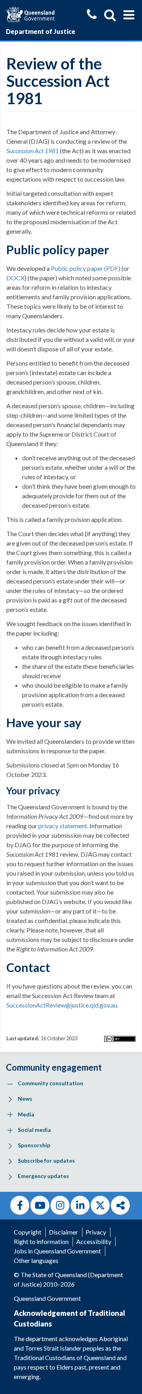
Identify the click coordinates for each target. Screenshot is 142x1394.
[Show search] (110, 15)
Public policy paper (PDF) (85, 268)
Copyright (27, 1232)
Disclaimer (63, 1232)
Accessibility (93, 1241)
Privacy (96, 1232)
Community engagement (54, 1067)
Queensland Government (47, 1298)
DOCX (15, 277)
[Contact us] (92, 15)
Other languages (36, 1260)
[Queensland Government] (30, 13)
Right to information (41, 1241)
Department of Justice (40, 31)
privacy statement (62, 825)
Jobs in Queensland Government (57, 1251)
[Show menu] (128, 15)
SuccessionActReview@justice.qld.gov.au (61, 1005)
